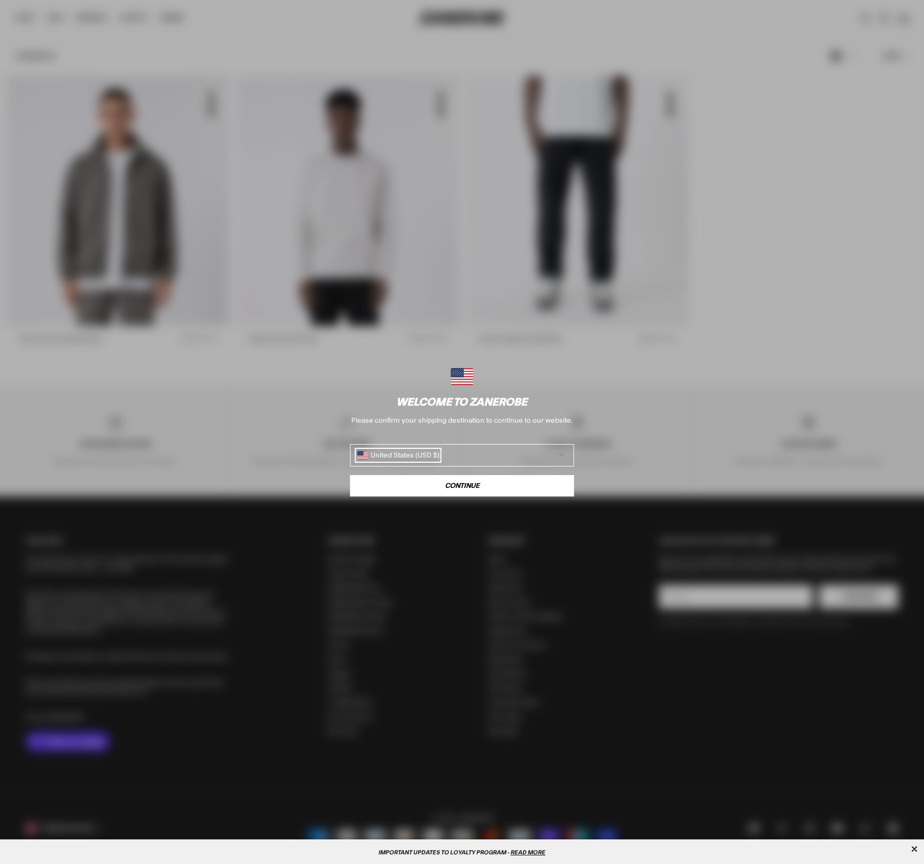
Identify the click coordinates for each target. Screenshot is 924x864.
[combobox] (398, 455)
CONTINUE (462, 486)
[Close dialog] (914, 849)
